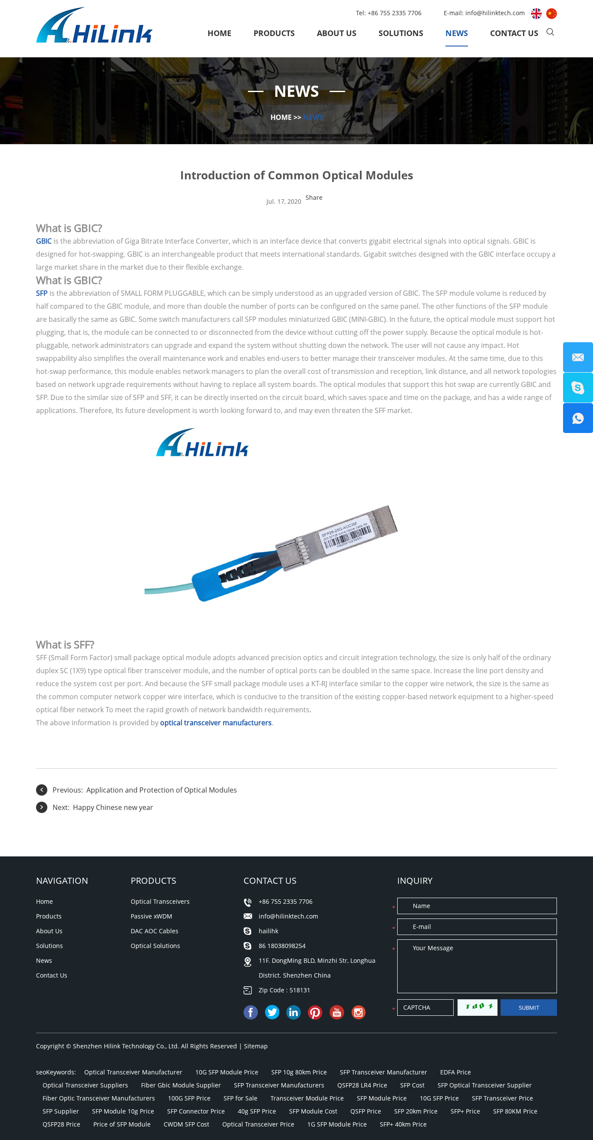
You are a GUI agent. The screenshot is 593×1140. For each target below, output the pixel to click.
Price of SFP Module (122, 1124)
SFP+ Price (465, 1111)
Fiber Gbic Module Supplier (181, 1085)
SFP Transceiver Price (502, 1098)
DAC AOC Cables (154, 931)
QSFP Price (365, 1111)
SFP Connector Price (196, 1111)
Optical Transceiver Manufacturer (133, 1072)
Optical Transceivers (160, 901)
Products (274, 33)
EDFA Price (455, 1072)
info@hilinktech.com (496, 13)
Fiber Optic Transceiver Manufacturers (99, 1098)
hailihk (268, 931)
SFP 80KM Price (515, 1111)
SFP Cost (412, 1085)
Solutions (401, 33)
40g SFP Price (257, 1111)
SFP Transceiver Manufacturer (383, 1072)
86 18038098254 (282, 946)
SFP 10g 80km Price (299, 1072)
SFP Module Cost (313, 1111)
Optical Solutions (155, 946)
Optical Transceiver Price (258, 1124)
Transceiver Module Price (307, 1098)
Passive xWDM (151, 916)
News (456, 33)
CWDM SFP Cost (186, 1124)
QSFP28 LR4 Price (362, 1085)
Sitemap (256, 1046)
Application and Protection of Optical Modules (161, 790)
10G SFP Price (439, 1098)
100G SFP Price (189, 1098)
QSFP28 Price (61, 1124)
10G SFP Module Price (226, 1072)
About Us (336, 33)
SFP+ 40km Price (403, 1124)
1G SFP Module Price (337, 1124)
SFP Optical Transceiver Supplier (485, 1085)
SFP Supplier (61, 1111)
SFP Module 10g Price (123, 1111)
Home (219, 33)
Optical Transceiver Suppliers (85, 1085)
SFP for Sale (240, 1098)
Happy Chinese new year (113, 807)
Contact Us (514, 33)
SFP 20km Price (416, 1111)
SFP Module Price (382, 1098)
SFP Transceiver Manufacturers (279, 1085)
